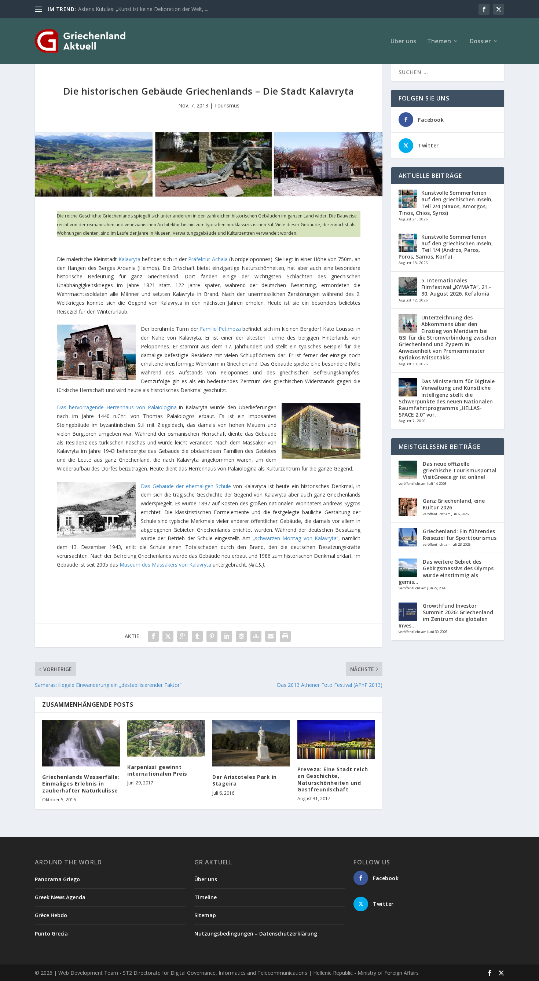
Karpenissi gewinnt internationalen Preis (157, 770)
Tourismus (226, 105)
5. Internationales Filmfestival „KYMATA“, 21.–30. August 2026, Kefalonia (456, 287)
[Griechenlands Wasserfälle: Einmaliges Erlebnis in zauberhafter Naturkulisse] (81, 743)
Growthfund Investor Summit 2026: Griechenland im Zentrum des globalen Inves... (446, 615)
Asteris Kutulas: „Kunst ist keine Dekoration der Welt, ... (143, 9)
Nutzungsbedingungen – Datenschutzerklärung (255, 933)
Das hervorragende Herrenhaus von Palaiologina (117, 407)
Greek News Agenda (60, 897)
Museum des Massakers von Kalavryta (165, 564)
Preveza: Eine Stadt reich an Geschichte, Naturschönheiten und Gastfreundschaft (332, 779)
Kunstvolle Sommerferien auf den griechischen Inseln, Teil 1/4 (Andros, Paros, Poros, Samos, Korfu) (446, 246)
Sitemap (205, 915)
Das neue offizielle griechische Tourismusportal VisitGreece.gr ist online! (459, 470)
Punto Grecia (51, 933)
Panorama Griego (57, 879)
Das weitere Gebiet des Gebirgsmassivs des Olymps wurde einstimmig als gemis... (446, 571)
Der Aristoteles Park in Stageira (244, 780)
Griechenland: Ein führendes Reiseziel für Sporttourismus (459, 534)
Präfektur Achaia (207, 259)
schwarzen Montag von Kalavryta (296, 538)
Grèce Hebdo (51, 915)
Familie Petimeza (220, 328)
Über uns (403, 41)
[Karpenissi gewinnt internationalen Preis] (166, 738)
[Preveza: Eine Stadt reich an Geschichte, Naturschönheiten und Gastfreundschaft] (336, 739)
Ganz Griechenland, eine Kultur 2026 (454, 504)
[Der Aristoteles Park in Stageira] (251, 743)
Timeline (205, 897)
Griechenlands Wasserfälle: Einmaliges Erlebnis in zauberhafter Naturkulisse (81, 783)
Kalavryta (130, 259)
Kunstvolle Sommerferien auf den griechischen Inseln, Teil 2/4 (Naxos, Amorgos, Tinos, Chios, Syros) (446, 202)
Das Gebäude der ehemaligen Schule (186, 486)
